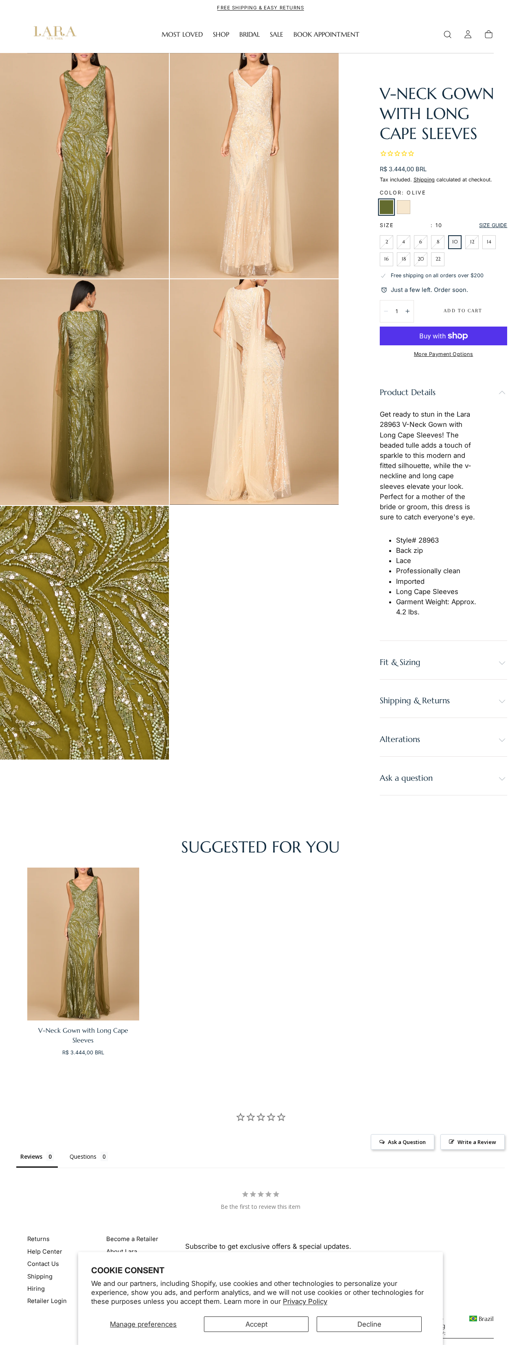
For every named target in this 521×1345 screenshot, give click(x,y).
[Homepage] (53, 34)
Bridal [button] (249, 34)
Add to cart (463, 311)
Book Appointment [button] (326, 34)
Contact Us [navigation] (43, 1264)
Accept (256, 1324)
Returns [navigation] (38, 1239)
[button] (447, 34)
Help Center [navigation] (44, 1251)
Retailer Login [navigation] (47, 1301)
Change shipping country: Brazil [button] (458, 1326)
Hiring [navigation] (36, 1289)
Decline (369, 1324)
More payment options (443, 354)
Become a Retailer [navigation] (132, 1239)
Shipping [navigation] (40, 1276)
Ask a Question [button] (407, 1142)
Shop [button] (221, 34)
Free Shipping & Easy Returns (260, 8)
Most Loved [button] (182, 34)
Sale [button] (276, 34)
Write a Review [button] (477, 1142)
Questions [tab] (83, 1156)
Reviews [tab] (31, 1156)
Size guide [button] (493, 225)
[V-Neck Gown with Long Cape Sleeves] (83, 944)
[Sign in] (468, 34)
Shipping (424, 180)
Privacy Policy (305, 1301)
